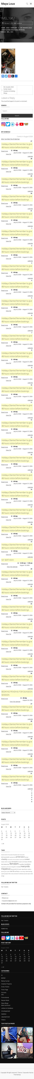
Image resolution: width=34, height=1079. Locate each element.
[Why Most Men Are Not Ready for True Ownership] (9, 1050)
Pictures (3, 992)
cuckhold (10, 861)
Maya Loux (8, 3)
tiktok (31, 873)
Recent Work (5, 1000)
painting (3, 871)
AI (2, 975)
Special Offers (8, 873)
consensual (21, 859)
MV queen (19, 869)
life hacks (9, 866)
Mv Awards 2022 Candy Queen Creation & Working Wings (9, 90)
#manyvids (22, 854)
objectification (24, 869)
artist (18, 857)
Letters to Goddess (7, 1008)
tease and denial (14, 873)
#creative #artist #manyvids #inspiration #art (10, 854)
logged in (12, 101)
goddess (22, 864)
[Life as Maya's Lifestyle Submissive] (25, 1034)
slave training (28, 871)
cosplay (2, 861)
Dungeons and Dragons (23, 861)
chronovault (9, 859)
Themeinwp (17, 1074)
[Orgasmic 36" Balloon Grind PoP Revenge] (25, 1050)
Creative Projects (6, 984)
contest (27, 859)
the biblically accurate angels (24, 873)
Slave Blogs (4, 1003)
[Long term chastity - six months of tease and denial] (9, 1034)
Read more (4, 151)
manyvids (25, 866)
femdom (14, 863)
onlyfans (29, 869)
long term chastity (15, 866)
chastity (4, 859)
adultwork (12, 857)
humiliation (28, 864)
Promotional (5, 997)
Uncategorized (5, 1011)
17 (2, 835)
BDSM (3, 978)
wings (2, 876)
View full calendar (12, 567)
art (15, 857)
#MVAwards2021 (5, 857)
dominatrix (15, 861)
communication (16, 859)
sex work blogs (22, 871)
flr (19, 864)
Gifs (2, 994)
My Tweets (4, 887)
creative (6, 861)
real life (12, 871)
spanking (3, 873)
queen (8, 871)
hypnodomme (4, 866)
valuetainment (5, 1017)
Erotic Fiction (5, 987)
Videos (3, 1020)
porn (6, 871)
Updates (3, 1014)
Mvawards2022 (14, 869)
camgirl (26, 857)
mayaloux (19, 23)
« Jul (2, 843)
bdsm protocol (5, 1005)
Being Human (5, 981)
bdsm (23, 857)
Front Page (4, 989)
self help (17, 871)
